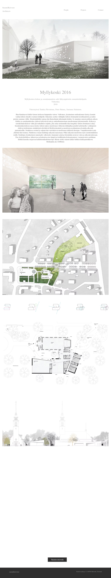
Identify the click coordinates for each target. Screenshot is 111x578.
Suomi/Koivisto (8, 7)
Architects (6, 11)
